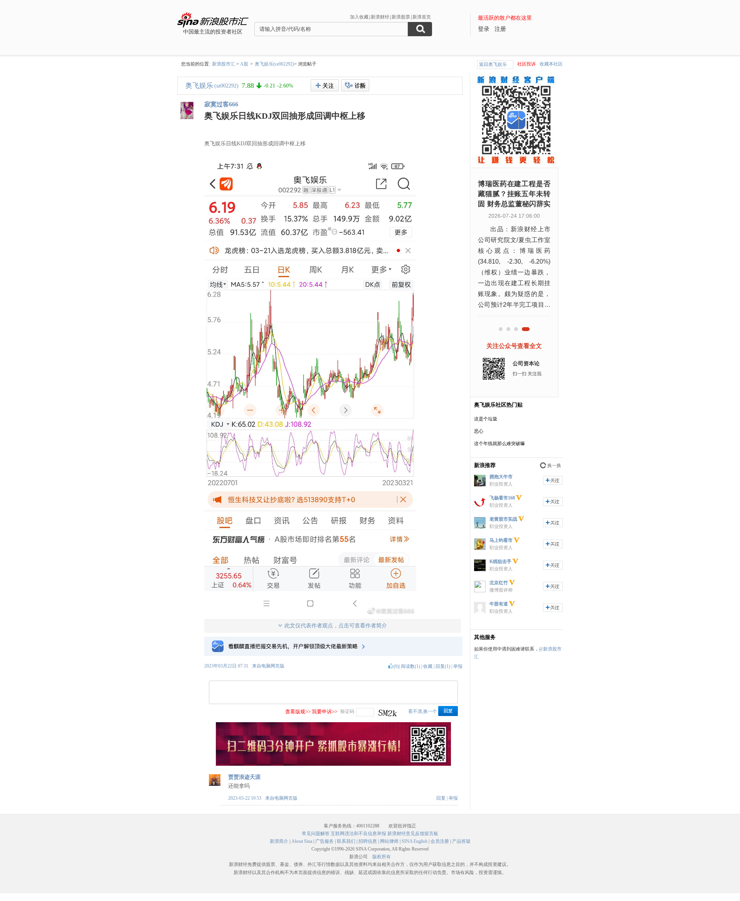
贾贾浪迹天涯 (244, 777)
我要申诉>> (324, 711)
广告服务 (324, 841)
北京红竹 (498, 582)
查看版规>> (298, 711)
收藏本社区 (551, 64)
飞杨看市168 (502, 498)
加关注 (553, 480)
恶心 (478, 431)
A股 (244, 64)
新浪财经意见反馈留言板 (412, 833)
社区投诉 (526, 64)
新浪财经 (380, 17)
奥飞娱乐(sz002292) (274, 64)
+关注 (325, 85)
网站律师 (389, 841)
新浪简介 (279, 841)
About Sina (301, 841)
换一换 (554, 465)
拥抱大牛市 (501, 476)
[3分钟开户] (333, 764)
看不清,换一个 (422, 711)
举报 (457, 666)
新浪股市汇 (223, 64)
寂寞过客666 (221, 104)
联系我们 (346, 841)
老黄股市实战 (503, 519)
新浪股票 (401, 17)
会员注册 (440, 841)
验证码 (347, 711)
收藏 (427, 666)
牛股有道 (498, 604)
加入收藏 (359, 17)
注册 (500, 29)
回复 (441, 798)
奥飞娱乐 (199, 85)
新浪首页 (421, 17)
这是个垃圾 (485, 419)
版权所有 (381, 856)
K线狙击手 (500, 561)
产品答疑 (461, 841)
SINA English (414, 841)
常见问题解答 (316, 833)
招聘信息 (367, 841)
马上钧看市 (501, 540)
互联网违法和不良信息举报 (358, 833)
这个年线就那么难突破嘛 (499, 443)
